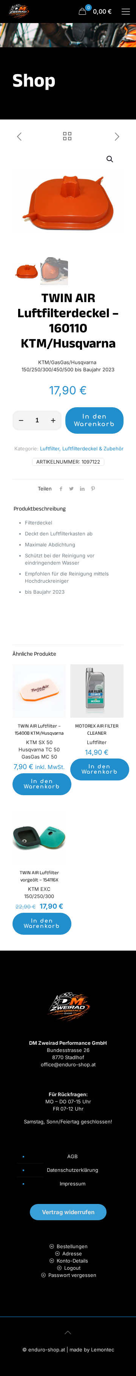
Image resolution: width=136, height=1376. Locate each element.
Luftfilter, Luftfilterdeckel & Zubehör (82, 448)
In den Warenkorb (94, 420)
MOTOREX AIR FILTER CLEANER (96, 730)
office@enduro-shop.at (68, 1064)
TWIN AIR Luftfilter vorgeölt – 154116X (39, 877)
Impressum (72, 1184)
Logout (72, 1268)
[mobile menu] (125, 11)
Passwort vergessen (72, 1275)
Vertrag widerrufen (68, 1212)
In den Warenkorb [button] (42, 784)
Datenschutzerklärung (72, 1170)
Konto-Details (72, 1261)
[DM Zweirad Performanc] (18, 11)
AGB (72, 1156)
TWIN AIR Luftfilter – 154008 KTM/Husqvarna (39, 730)
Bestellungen (72, 1246)
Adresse (72, 1253)
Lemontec (102, 1350)
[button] (110, 159)
